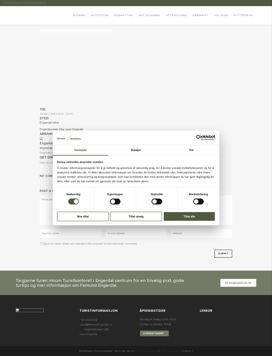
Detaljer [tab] (136, 150)
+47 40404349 (88, 319)
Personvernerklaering (147, 351)
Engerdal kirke (49, 122)
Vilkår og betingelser (171, 351)
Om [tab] (191, 150)
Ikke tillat (83, 216)
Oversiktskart (153, 333)
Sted (44, 118)
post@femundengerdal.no (96, 324)
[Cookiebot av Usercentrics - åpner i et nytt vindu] (199, 137)
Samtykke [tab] (80, 150)
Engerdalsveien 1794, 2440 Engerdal (61, 129)
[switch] (115, 201)
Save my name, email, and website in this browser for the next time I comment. (90, 243)
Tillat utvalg (136, 216)
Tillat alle (189, 216)
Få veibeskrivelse (238, 282)
